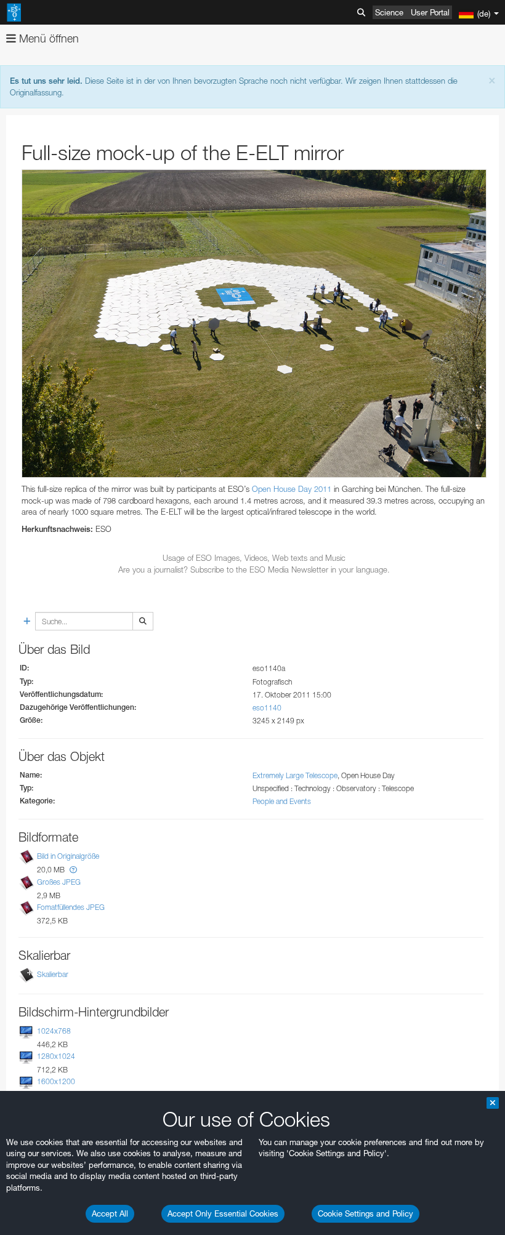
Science (389, 12)
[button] (73, 869)
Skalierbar (52, 974)
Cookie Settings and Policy (365, 1213)
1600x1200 (56, 1081)
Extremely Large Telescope (294, 775)
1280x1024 (56, 1056)
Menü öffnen (47, 38)
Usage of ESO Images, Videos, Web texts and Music (254, 558)
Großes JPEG (59, 882)
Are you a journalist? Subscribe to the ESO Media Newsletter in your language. (254, 569)
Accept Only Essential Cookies (223, 1213)
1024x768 (54, 1031)
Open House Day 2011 (293, 489)
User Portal (430, 12)
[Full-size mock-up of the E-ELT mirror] (254, 323)
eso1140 (266, 707)
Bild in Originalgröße (68, 856)
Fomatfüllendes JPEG (71, 907)
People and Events (281, 801)
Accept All (110, 1213)
